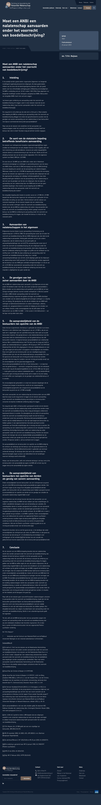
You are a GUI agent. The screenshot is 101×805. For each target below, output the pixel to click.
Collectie (91, 2)
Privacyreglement (62, 780)
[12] (21, 537)
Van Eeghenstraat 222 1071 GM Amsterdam (44, 777)
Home (4, 48)
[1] (14, 107)
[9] (24, 456)
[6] (24, 299)
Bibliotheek (73, 8)
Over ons (64, 8)
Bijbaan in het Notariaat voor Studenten (64, 774)
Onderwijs (58, 8)
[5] (3, 289)
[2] (39, 145)
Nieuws (80, 2)
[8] (30, 390)
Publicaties (86, 2)
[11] (32, 525)
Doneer (88, 8)
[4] (3, 687)
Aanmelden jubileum (48, 8)
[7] (3, 354)
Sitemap (91, 792)
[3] (43, 150)
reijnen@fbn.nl (7, 643)
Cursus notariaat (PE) (63, 778)
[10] (33, 518)
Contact (80, 8)
